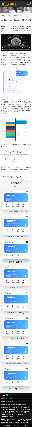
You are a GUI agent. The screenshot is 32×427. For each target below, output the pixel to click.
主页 (3, 15)
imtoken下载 (7, 15)
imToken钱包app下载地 (23, 422)
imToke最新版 (14, 15)
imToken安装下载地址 (13, 422)
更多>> (16, 186)
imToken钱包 (20, 419)
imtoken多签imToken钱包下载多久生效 (13, 176)
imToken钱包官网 (27, 419)
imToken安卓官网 (16, 420)
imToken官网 (9, 419)
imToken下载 (14, 419)
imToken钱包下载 (5, 420)
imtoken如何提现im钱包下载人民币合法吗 (22, 177)
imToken (10, 420)
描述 (5, 23)
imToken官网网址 (5, 422)
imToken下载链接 (24, 420)
